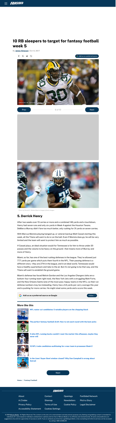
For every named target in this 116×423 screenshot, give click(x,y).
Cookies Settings (52, 409)
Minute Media (14, 415)
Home (19, 380)
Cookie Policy (70, 404)
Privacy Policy (24, 404)
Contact (48, 396)
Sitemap (49, 400)
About (21, 396)
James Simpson (21, 51)
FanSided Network (89, 396)
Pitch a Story (86, 400)
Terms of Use (51, 404)
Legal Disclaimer (87, 404)
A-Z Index (22, 400)
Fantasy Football (30, 380)
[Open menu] (6, 3)
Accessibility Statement (29, 409)
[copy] (31, 56)
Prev (24, 109)
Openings (68, 396)
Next (92, 109)
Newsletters (69, 400)
